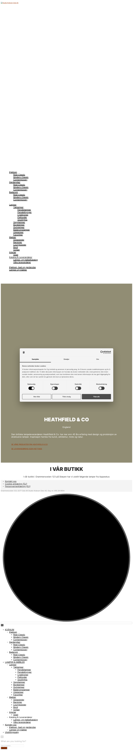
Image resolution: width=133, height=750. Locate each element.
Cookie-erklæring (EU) (16, 484)
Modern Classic (20, 177)
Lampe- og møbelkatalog (25, 259)
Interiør (12, 252)
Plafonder (22, 217)
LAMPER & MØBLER (15, 202)
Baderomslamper (21, 229)
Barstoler (17, 242)
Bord (15, 247)
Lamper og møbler (18, 269)
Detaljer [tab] (66, 359)
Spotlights (22, 219)
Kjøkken (13, 172)
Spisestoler (18, 239)
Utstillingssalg (12, 272)
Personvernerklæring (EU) (17, 486)
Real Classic (19, 174)
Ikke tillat (36, 397)
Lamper (12, 204)
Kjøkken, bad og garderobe (22, 267)
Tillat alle (96, 397)
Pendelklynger (24, 212)
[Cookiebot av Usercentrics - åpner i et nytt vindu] (102, 352)
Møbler (12, 237)
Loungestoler (19, 244)
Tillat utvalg (66, 397)
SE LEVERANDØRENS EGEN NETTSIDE (26, 449)
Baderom (13, 192)
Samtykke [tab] (35, 359)
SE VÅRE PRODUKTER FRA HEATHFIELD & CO (29, 444)
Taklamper (18, 207)
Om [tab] (97, 359)
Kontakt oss (10, 264)
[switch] (55, 388)
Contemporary (20, 179)
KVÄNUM (9, 169)
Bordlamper (19, 224)
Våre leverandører (22, 262)
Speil (15, 254)
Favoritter (18, 234)
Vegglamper (19, 222)
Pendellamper (24, 209)
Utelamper (18, 232)
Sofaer (16, 249)
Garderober (14, 182)
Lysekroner (22, 214)
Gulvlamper (18, 227)
